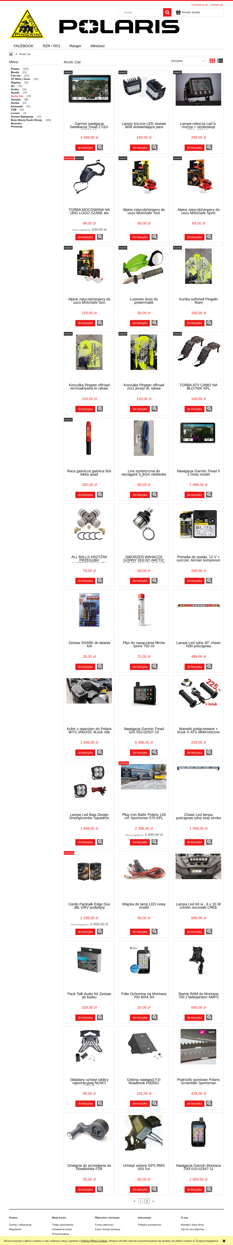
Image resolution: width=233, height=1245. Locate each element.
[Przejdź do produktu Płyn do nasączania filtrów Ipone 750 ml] (144, 615)
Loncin (15, 113)
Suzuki (15, 92)
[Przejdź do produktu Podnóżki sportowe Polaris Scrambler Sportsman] (198, 1051)
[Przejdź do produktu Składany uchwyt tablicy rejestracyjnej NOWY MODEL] (89, 1051)
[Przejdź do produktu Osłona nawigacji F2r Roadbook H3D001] (144, 1051)
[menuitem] (23, 46)
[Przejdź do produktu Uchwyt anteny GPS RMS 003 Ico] (144, 1137)
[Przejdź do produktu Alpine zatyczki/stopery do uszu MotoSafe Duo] (89, 271)
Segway (16, 82)
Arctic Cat (17, 96)
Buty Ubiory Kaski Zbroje (26, 120)
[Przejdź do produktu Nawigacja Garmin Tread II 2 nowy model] (198, 443)
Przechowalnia (60, 1233)
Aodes (15, 89)
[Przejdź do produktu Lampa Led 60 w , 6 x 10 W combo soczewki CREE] (198, 876)
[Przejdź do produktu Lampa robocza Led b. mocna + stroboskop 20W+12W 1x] (198, 96)
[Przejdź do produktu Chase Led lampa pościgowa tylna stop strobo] (198, 786)
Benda (15, 72)
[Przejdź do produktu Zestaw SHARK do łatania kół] (89, 615)
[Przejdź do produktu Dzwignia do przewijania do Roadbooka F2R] (89, 1137)
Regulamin (15, 1229)
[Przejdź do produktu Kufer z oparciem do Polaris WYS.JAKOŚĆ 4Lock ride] (89, 701)
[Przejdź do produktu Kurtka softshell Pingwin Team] (198, 271)
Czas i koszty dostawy (107, 1229)
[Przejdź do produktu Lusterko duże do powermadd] (144, 271)
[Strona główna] (27, 23)
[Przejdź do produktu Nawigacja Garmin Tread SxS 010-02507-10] (144, 701)
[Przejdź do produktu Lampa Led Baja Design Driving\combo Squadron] (89, 786)
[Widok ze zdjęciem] (212, 61)
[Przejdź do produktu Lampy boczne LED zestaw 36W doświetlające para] (144, 96)
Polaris (15, 68)
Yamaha (16, 99)
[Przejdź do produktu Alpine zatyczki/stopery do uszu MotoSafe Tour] (144, 181)
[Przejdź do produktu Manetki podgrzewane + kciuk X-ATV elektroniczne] (198, 701)
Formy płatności (104, 1224)
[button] (100, 147)
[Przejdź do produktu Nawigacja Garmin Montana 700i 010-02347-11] (198, 1137)
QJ (12, 85)
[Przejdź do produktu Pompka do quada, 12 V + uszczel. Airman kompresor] (198, 529)
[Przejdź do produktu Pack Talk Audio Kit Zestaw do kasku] (89, 966)
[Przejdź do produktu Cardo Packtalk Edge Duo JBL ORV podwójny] (89, 876)
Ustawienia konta (62, 1229)
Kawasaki (17, 106)
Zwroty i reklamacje (20, 1224)
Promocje (17, 126)
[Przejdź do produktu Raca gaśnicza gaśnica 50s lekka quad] (89, 443)
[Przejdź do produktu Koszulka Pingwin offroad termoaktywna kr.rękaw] (89, 357)
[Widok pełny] (220, 61)
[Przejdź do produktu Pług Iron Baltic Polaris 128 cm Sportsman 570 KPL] (144, 786)
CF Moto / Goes (20, 79)
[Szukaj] (167, 12)
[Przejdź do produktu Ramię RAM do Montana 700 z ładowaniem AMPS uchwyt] (198, 966)
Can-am (15, 75)
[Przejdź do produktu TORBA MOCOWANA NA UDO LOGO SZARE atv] (89, 181)
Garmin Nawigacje (22, 116)
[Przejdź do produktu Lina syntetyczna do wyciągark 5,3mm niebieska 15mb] (144, 443)
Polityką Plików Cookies (94, 1240)
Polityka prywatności (149, 1224)
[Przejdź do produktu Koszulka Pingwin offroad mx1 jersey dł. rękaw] (144, 357)
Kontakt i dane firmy (192, 1224)
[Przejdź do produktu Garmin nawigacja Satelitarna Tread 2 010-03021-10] (89, 96)
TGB (13, 109)
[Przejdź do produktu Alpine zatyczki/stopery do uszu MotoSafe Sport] (198, 181)
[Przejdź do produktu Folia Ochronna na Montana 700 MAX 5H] (144, 966)
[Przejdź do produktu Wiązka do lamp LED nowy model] (144, 876)
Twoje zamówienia (62, 1224)
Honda (15, 102)
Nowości (16, 123)
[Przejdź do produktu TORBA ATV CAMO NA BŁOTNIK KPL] (198, 357)
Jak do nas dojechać (193, 1229)
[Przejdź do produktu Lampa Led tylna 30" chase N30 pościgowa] (198, 615)
